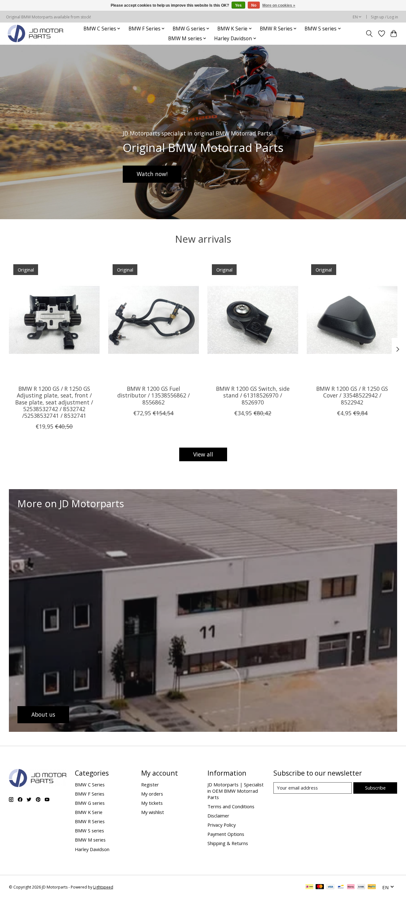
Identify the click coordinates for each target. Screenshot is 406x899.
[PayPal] (372, 887)
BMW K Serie (88, 812)
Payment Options (225, 834)
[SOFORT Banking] (351, 887)
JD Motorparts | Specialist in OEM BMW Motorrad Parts (235, 790)
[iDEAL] (309, 887)
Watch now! (152, 174)
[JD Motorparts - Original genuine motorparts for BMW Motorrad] (35, 33)
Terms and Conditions (230, 806)
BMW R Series (90, 821)
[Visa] (330, 887)
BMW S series (89, 830)
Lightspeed (103, 887)
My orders (152, 794)
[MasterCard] (320, 887)
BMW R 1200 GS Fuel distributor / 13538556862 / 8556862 (153, 395)
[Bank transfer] (361, 887)
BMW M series (90, 840)
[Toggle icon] (369, 33)
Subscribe (375, 787)
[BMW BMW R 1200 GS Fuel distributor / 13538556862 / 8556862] (153, 320)
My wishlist (152, 812)
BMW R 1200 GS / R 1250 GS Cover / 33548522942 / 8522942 (352, 395)
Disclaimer (218, 815)
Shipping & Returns (227, 843)
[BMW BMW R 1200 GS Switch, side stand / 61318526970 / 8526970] (252, 320)
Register (150, 784)
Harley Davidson (92, 849)
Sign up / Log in (384, 17)
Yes (238, 5)
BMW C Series (90, 784)
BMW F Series (89, 794)
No (253, 5)
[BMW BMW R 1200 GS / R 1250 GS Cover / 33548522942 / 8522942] (352, 320)
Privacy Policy (221, 825)
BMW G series (90, 803)
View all (203, 454)
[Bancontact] (341, 887)
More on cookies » (278, 5)
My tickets (152, 803)
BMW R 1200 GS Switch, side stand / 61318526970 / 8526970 (252, 395)
